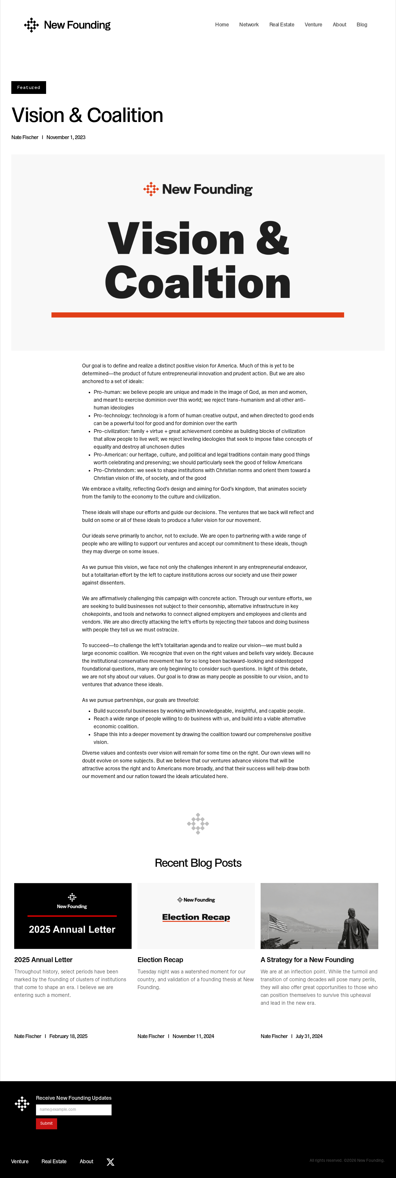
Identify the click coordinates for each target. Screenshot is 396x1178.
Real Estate (282, 25)
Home (222, 25)
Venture (313, 25)
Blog (362, 25)
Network (249, 25)
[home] (67, 25)
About (339, 25)
